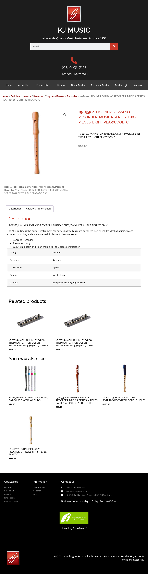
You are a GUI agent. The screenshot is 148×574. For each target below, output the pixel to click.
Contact (138, 85)
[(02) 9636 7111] (74, 60)
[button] (64, 114)
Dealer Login (121, 85)
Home (9, 85)
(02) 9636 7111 (74, 67)
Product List (42, 85)
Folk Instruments (21, 96)
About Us (23, 85)
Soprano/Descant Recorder (61, 96)
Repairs (61, 85)
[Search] (114, 46)
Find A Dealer (78, 85)
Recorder (38, 96)
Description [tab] (15, 208)
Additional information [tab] (38, 208)
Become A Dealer (100, 85)
